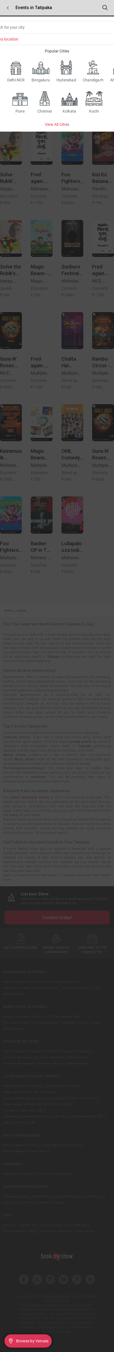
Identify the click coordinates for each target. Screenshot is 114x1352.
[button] (8, 8)
